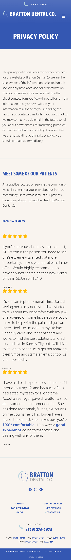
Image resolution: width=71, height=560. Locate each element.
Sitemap (32, 557)
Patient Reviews (20, 507)
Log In (40, 557)
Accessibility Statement (52, 551)
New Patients (53, 507)
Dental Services (53, 503)
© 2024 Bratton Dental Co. (16, 551)
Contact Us (53, 512)
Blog (20, 512)
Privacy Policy (34, 551)
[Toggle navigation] (63, 16)
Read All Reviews (13, 220)
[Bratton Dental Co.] (29, 16)
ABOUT (20, 503)
